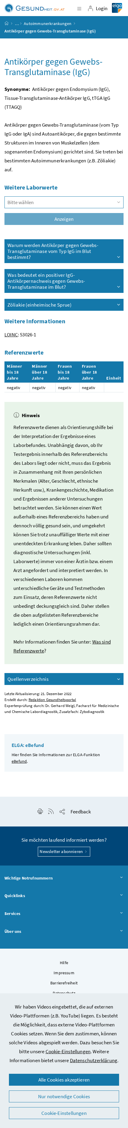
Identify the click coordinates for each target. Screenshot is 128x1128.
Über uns (12, 931)
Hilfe (64, 962)
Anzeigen (64, 219)
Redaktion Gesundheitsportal (52, 699)
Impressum (64, 972)
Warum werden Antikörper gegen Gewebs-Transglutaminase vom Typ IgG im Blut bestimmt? (52, 251)
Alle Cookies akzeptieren (64, 1079)
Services (12, 913)
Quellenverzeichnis (28, 679)
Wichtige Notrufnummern (28, 878)
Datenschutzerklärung (94, 1060)
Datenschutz (64, 993)
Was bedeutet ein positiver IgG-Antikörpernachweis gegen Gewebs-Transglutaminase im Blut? (46, 281)
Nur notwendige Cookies (64, 1096)
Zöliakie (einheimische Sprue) (39, 305)
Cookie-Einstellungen (68, 1051)
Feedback (81, 812)
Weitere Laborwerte (30, 187)
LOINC (11, 334)
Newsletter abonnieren (62, 851)
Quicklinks (14, 895)
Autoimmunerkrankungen (47, 23)
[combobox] (64, 202)
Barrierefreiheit (64, 983)
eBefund (19, 761)
